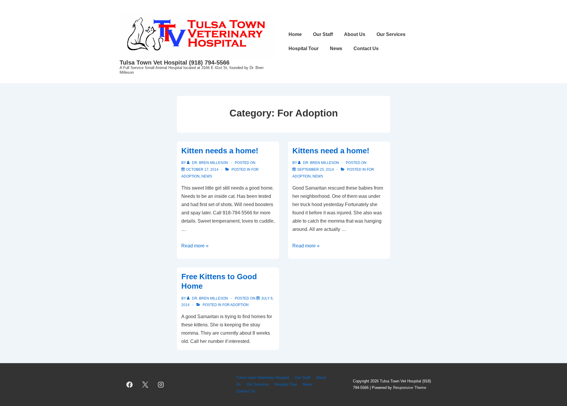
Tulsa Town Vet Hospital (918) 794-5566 (174, 62)
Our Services (391, 34)
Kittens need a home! (330, 150)
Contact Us (366, 48)
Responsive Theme (409, 387)
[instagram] (161, 384)
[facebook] (129, 384)
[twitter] (145, 384)
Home (295, 34)
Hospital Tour (304, 48)
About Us (354, 34)
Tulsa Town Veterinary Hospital (262, 377)
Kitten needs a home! (219, 150)
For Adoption (235, 305)
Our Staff (323, 34)
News (336, 48)
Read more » (194, 245)
